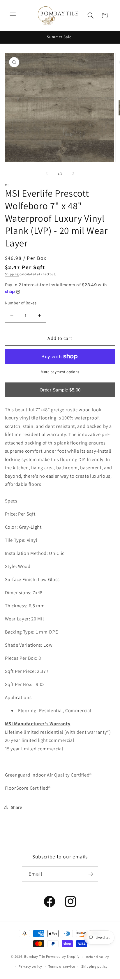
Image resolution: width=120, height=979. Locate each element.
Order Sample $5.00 (60, 389)
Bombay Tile (34, 957)
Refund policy (97, 957)
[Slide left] (46, 173)
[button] (13, 15)
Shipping (12, 274)
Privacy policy (30, 966)
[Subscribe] (91, 874)
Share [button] (16, 807)
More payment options (60, 371)
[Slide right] (73, 173)
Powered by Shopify (63, 957)
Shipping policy (94, 966)
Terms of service (61, 966)
